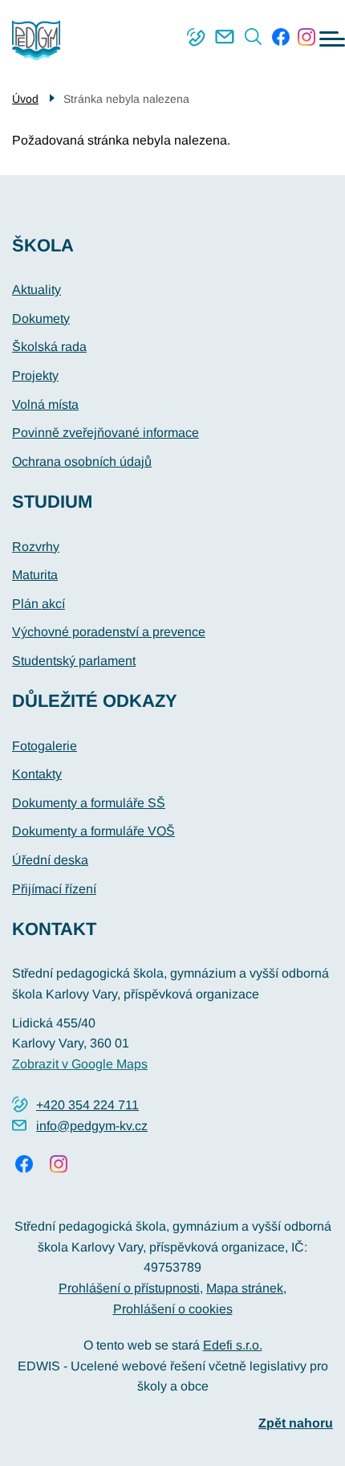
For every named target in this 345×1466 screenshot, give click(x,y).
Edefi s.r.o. (232, 1345)
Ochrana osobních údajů (82, 461)
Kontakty (37, 774)
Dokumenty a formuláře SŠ (88, 803)
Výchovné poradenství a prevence (108, 632)
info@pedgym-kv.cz (225, 36)
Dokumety (41, 318)
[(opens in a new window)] (281, 37)
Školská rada (49, 346)
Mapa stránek (244, 1288)
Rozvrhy (35, 546)
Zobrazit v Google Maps (80, 1064)
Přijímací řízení (54, 889)
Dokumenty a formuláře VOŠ (93, 831)
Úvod (25, 98)
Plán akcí (38, 603)
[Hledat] (254, 36)
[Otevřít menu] (332, 39)
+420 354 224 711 (196, 36)
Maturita (35, 575)
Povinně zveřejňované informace (105, 432)
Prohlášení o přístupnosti (129, 1288)
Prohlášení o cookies (173, 1309)
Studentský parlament (74, 661)
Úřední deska (50, 860)
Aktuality (36, 289)
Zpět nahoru (295, 1423)
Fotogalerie (44, 746)
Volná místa (45, 404)
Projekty (35, 375)
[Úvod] (42, 40)
